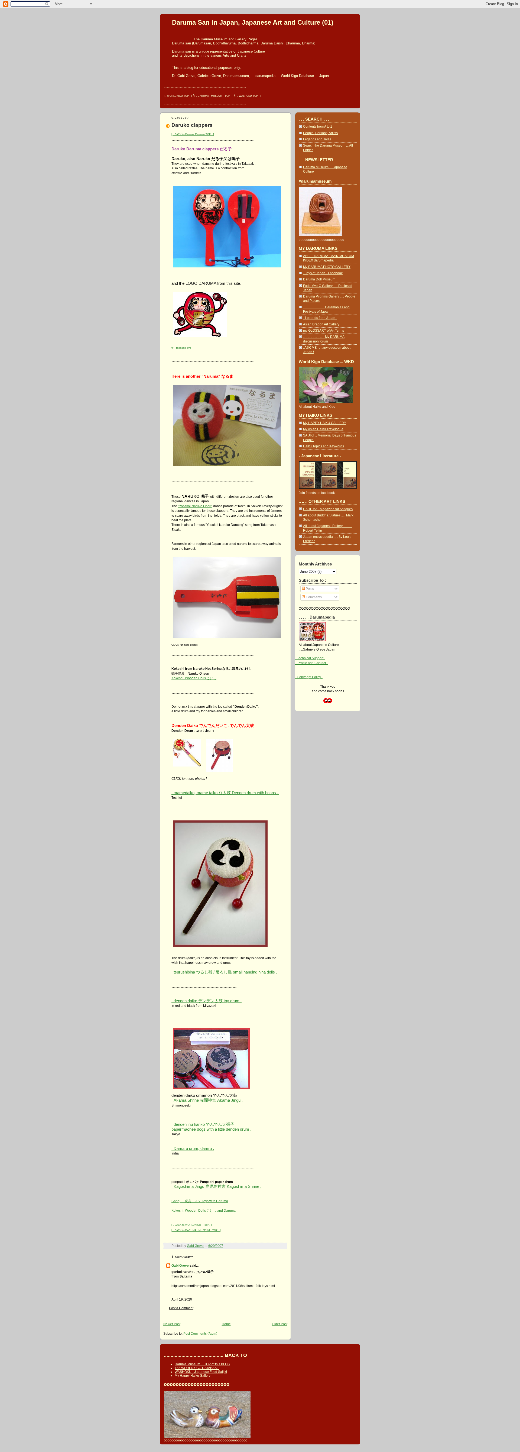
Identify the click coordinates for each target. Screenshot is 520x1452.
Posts (309, 588)
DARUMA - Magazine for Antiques (328, 509)
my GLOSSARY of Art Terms (323, 330)
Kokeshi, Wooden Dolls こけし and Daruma (203, 1210)
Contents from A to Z (317, 126)
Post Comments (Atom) (200, 1333)
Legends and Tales (317, 139)
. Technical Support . (310, 658)
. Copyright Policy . (309, 677)
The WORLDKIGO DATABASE (197, 1368)
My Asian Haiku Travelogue (323, 429)
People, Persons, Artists (320, 133)
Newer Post (171, 1324)
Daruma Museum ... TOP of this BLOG (202, 1364)
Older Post (279, 1324)
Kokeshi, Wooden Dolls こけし (193, 678)
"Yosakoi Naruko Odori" (195, 506)
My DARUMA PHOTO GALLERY (326, 267)
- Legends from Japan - (320, 317)
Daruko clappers (192, 125)
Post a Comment (181, 1308)
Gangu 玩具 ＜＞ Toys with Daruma (199, 1201)
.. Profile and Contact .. (311, 663)
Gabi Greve (180, 1265)
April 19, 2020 (181, 1299)
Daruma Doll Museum (319, 279)
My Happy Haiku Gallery (192, 1375)
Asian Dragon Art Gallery (321, 324)
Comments (313, 597)
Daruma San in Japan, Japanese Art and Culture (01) (252, 22)
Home (226, 1324)
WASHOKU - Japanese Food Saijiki (201, 1372)
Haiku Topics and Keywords (323, 446)
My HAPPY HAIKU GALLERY (324, 423)
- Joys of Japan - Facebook (323, 273)
